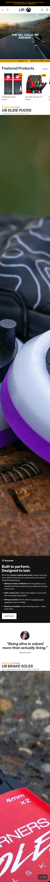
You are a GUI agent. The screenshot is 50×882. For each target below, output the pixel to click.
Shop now (9, 616)
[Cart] (47, 9)
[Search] (7, 9)
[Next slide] (45, 86)
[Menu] (2, 9)
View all (45, 69)
